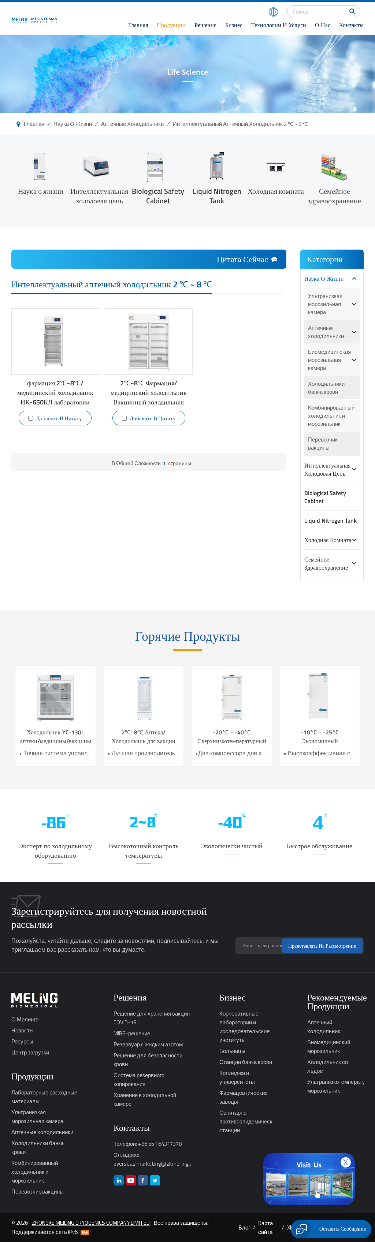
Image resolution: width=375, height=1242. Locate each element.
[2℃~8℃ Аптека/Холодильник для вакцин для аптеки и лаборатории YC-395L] (143, 696)
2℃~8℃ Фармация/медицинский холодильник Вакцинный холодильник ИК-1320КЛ (149, 391)
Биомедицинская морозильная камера (329, 359)
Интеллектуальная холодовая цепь (99, 195)
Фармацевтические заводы (243, 1097)
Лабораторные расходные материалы (44, 1097)
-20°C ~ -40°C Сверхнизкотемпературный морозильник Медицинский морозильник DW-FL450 (232, 736)
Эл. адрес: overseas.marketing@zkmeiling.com (152, 1159)
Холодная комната (276, 190)
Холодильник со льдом (327, 1066)
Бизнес (233, 25)
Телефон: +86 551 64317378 (148, 1143)
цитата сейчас (242, 259)
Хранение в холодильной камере (145, 1099)
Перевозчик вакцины (323, 443)
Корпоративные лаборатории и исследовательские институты (244, 1026)
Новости (22, 1030)
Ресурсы (22, 1041)
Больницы (232, 1050)
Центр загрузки (30, 1052)
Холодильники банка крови (326, 387)
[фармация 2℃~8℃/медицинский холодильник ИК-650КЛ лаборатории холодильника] (55, 341)
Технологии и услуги (278, 25)
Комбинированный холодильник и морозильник (331, 415)
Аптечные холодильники (132, 123)
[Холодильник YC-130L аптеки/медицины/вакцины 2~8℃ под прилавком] (55, 696)
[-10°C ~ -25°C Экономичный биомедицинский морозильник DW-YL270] (319, 696)
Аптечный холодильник (323, 1026)
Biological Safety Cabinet (158, 195)
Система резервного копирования (139, 1079)
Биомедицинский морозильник (328, 1046)
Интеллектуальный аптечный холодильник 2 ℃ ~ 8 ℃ (240, 123)
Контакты (351, 25)
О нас (322, 25)
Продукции (171, 25)
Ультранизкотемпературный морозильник (335, 1086)
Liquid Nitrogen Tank (217, 195)
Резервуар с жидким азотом (148, 1044)
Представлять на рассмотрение (322, 945)
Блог (244, 1227)
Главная (138, 25)
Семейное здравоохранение (334, 195)
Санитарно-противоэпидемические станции (245, 1121)
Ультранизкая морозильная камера (325, 304)
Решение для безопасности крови (148, 1060)
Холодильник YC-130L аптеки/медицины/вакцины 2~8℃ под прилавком (55, 736)
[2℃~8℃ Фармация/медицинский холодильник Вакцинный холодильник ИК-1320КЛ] (148, 341)
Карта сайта (265, 1227)
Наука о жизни (72, 123)
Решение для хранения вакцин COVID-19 (152, 1018)
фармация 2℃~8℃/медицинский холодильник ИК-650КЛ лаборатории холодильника (55, 391)
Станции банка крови (245, 1061)
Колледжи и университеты (237, 1077)
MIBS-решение (132, 1033)
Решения (205, 25)
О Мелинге (24, 1019)
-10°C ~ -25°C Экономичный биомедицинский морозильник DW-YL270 (320, 736)
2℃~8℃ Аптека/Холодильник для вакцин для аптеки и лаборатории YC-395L (143, 736)
